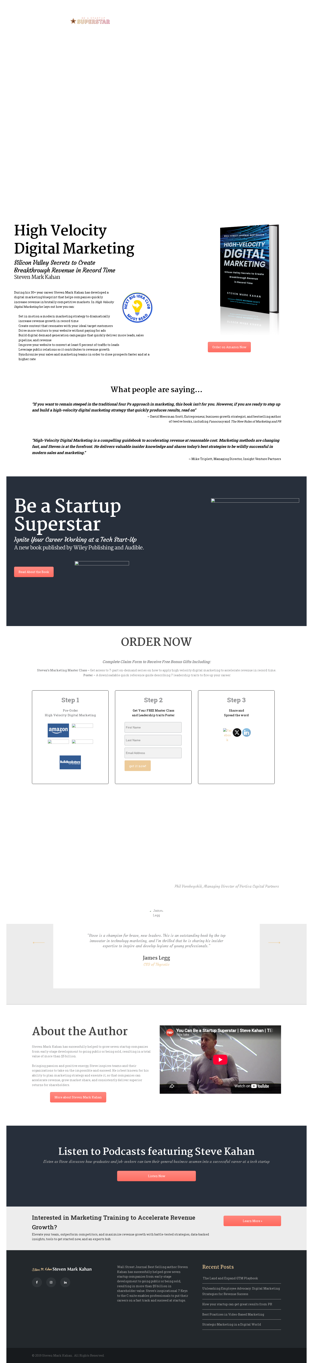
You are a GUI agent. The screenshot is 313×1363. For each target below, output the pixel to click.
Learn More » (252, 1221)
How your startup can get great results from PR (237, 1304)
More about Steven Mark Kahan (78, 1097)
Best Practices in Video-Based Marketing (233, 1314)
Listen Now (156, 1176)
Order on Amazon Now (229, 347)
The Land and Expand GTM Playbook (230, 1278)
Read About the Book (34, 572)
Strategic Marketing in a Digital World (231, 1324)
